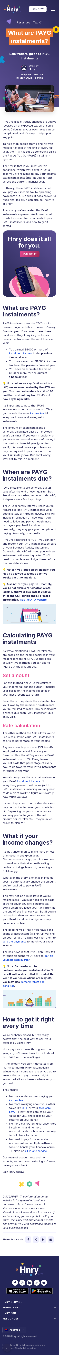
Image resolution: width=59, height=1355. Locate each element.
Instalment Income (28, 781)
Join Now (38, 9)
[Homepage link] (13, 9)
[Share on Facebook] (28, 1239)
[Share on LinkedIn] (43, 1239)
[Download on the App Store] (17, 1291)
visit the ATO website (33, 599)
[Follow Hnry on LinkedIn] (29, 1283)
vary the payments (14, 941)
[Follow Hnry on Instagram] (22, 1283)
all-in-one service (36, 1151)
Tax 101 (37, 22)
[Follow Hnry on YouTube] (44, 1283)
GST (24, 1108)
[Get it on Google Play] (41, 1291)
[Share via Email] (51, 1239)
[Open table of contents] (7, 1348)
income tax (37, 413)
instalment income (20, 353)
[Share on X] (36, 1239)
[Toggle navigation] (53, 9)
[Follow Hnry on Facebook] (15, 1283)
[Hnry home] (29, 1269)
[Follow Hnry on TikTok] (37, 1283)
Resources (23, 22)
